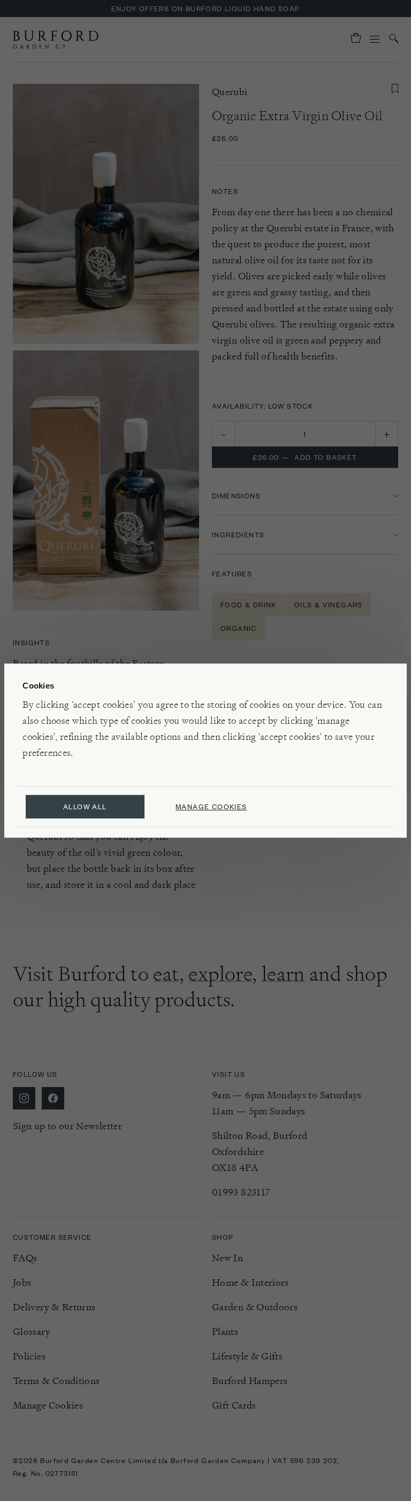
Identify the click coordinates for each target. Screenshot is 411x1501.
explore (220, 974)
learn (283, 974)
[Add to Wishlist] (395, 88)
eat (166, 974)
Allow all (85, 806)
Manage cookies (211, 806)
